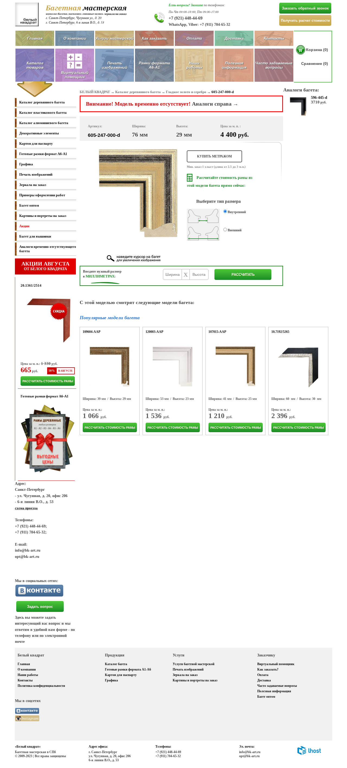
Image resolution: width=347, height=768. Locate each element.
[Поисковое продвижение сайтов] (309, 754)
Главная (35, 38)
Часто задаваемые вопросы (274, 65)
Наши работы (194, 65)
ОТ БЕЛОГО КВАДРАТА (45, 266)
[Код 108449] (172, 367)
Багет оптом (29, 205)
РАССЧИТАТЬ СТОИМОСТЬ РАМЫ (48, 381)
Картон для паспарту (36, 143)
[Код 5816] (298, 367)
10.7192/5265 (280, 332)
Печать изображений (114, 65)
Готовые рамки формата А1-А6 (128, 669)
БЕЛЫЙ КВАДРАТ (95, 92)
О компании (74, 38)
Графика (26, 164)
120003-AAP (154, 332)
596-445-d (319, 98)
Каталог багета (116, 664)
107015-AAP (217, 332)
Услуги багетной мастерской (193, 664)
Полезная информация (234, 65)
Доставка (234, 38)
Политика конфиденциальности (41, 686)
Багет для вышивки (35, 236)
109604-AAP (91, 332)
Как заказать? (267, 669)
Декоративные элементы (39, 133)
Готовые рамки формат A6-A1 (43, 154)
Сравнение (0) (314, 63)
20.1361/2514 (31, 285)
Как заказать (154, 38)
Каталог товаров (34, 65)
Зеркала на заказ (32, 185)
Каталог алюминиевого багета (43, 123)
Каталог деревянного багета (42, 102)
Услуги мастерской (114, 38)
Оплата (194, 38)
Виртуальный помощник (275, 664)
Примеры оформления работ (42, 195)
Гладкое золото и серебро (186, 92)
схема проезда (26, 508)
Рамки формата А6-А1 (154, 65)
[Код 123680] (235, 367)
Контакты (274, 38)
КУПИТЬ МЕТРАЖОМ (214, 156)
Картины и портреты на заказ (42, 216)
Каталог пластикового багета (43, 112)
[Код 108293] (109, 367)
